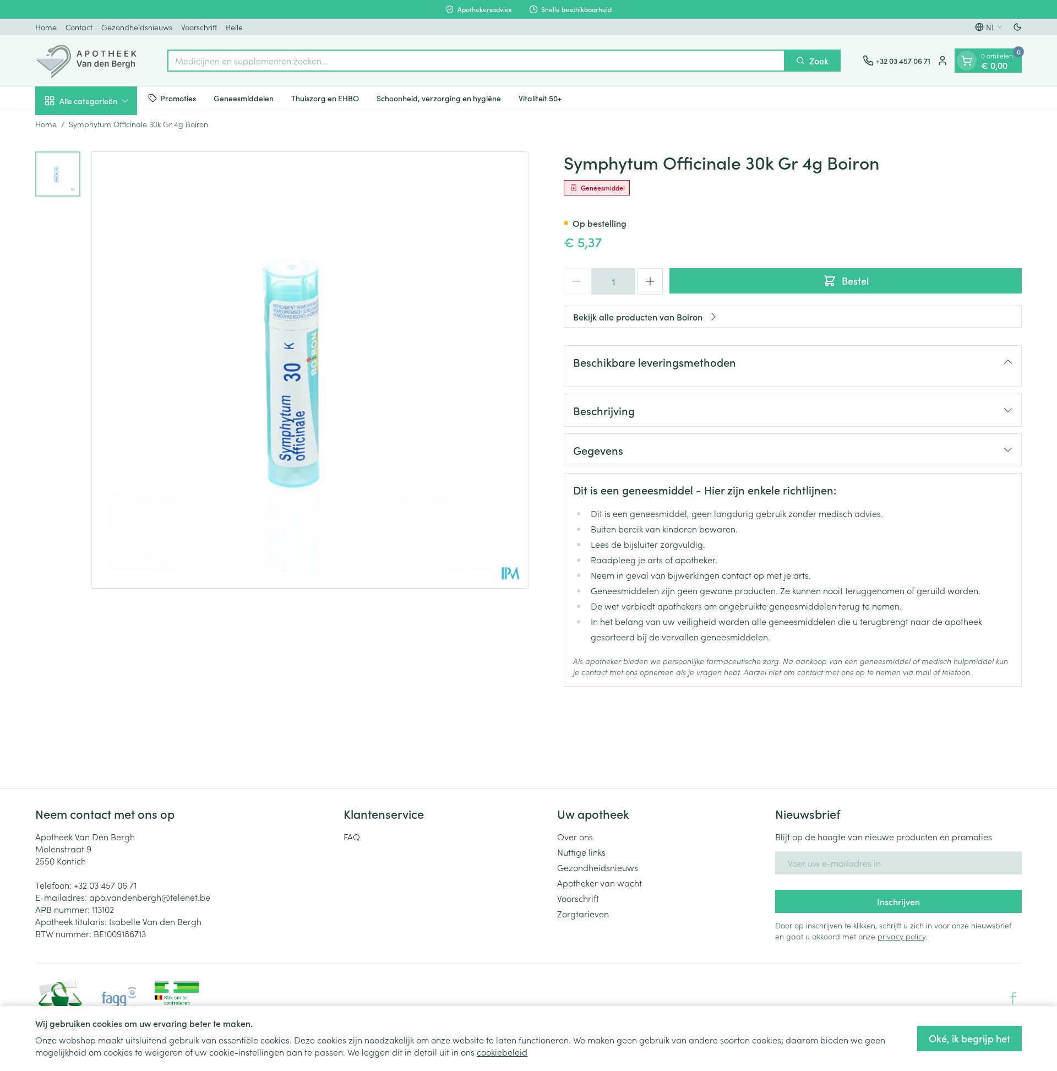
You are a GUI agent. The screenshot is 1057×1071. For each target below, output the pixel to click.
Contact (79, 26)
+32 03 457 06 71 (105, 885)
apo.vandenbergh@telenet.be (149, 897)
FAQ (352, 836)
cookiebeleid (502, 1052)
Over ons (575, 836)
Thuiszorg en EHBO (325, 97)
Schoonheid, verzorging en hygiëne (439, 97)
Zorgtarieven (583, 913)
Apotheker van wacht (599, 883)
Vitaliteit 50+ (540, 97)
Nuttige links (581, 852)
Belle (234, 26)
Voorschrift (199, 26)
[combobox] (476, 61)
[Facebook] (1013, 998)
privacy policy (901, 936)
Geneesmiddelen (244, 97)
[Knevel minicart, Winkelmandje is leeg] (967, 60)
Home (46, 26)
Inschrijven (898, 901)
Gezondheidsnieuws (136, 26)
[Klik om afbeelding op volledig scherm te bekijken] (310, 370)
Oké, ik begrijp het (969, 1038)
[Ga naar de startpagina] (90, 60)
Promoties (178, 97)
